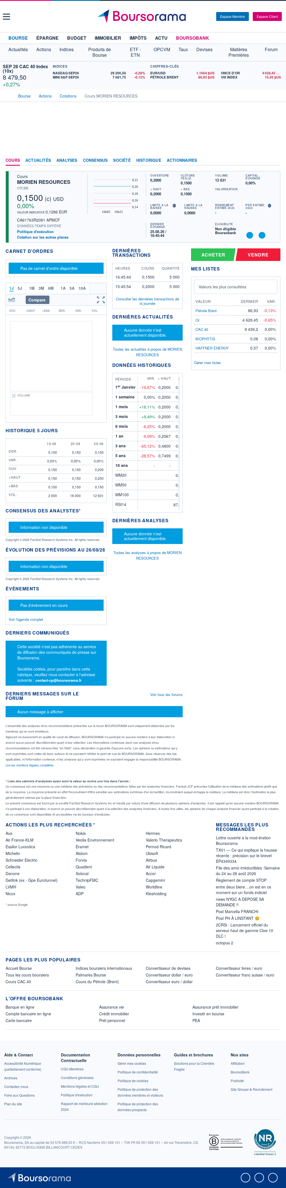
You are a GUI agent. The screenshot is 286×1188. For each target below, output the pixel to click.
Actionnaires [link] (182, 160)
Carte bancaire (19, 1020)
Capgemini (155, 880)
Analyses (66, 160)
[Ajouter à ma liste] (262, 235)
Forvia (81, 860)
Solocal (82, 873)
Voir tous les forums (166, 694)
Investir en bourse (208, 1013)
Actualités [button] (18, 49)
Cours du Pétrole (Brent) (97, 981)
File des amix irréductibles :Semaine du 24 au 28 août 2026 (248, 870)
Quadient (84, 866)
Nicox (10, 893)
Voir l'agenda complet (26, 619)
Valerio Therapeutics (164, 840)
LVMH (11, 887)
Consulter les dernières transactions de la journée (147, 301)
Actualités (38, 160)
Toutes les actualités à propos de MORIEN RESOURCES (147, 351)
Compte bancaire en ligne (28, 1013)
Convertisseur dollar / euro (169, 975)
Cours (13, 160)
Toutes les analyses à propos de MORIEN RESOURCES (147, 555)
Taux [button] (183, 49)
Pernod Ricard (158, 846)
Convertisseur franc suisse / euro (245, 975)
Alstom (82, 853)
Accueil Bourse (19, 968)
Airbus (151, 860)
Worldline (154, 887)
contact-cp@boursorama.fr (58, 680)
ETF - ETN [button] (135, 52)
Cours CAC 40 (18, 981)
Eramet (82, 846)
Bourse (18, 38)
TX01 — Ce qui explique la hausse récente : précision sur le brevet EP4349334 (246, 855)
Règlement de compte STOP (241, 880)
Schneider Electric (21, 860)
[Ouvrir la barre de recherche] (203, 16)
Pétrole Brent (206, 310)
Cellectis (13, 866)
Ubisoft (152, 853)
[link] (10, 1077)
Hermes (153, 833)
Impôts (138, 38)
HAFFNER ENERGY (212, 348)
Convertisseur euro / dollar (169, 981)
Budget (76, 38)
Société (121, 160)
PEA (196, 1020)
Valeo (80, 887)
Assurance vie (111, 1007)
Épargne (47, 38)
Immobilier (108, 38)
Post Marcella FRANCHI (237, 911)
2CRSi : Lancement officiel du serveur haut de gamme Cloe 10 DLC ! (244, 930)
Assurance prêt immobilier (215, 1007)
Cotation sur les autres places (42, 237)
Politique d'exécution (35, 231)
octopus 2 (224, 942)
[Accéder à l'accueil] (8, 95)
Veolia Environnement (95, 840)
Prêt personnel (112, 1020)
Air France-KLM (20, 840)
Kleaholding (156, 893)
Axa (9, 833)
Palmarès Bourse (91, 975)
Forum (271, 49)
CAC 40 (202, 329)
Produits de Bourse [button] (99, 52)
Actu (161, 38)
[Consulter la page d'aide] (210, 16)
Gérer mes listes (207, 362)
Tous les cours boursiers (27, 975)
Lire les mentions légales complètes (30, 765)
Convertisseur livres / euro (239, 968)
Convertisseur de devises (168, 968)
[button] (6, 16)
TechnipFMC (87, 880)
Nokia (81, 833)
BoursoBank (192, 38)
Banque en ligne (20, 1007)
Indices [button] (66, 49)
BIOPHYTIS (205, 338)
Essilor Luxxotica (20, 846)
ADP (80, 893)
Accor (151, 873)
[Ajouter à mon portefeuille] (249, 235)
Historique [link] (148, 160)
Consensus (95, 160)
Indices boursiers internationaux (104, 968)
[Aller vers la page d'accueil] (144, 16)
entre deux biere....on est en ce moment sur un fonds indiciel (243, 889)
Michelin (13, 853)
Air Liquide (155, 866)
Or (197, 320)
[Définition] (174, 206)
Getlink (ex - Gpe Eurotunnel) (32, 880)
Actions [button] (43, 49)
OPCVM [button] (162, 49)
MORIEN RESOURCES (43, 182)
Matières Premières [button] (238, 52)
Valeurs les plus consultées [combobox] (222, 286)
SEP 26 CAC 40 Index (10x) (25, 68)
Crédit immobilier (114, 1013)
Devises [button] (204, 49)
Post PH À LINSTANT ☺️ (237, 918)
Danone (13, 873)
